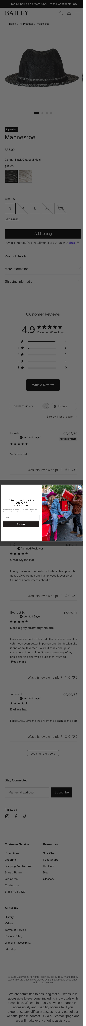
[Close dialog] (79, 487)
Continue (21, 524)
